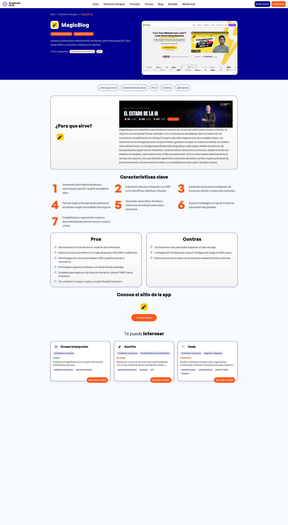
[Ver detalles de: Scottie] (144, 361)
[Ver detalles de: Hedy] (207, 361)
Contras (166, 87)
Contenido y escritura (61, 34)
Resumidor (143, 370)
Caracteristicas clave (134, 87)
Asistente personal (205, 370)
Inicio (96, 4)
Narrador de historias (84, 370)
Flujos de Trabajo (221, 370)
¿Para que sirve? (108, 87)
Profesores (185, 373)
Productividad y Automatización (155, 353)
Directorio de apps (68, 14)
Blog (160, 4)
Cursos (149, 4)
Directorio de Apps (114, 4)
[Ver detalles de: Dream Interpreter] (80, 361)
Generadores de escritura (82, 51)
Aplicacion (183, 87)
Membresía (188, 4)
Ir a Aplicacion (144, 317)
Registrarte (278, 4)
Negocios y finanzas (84, 34)
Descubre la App (97, 380)
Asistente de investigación (63, 370)
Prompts (135, 4)
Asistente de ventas (188, 370)
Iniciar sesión (262, 4)
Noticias (173, 4)
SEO (99, 51)
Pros (154, 87)
